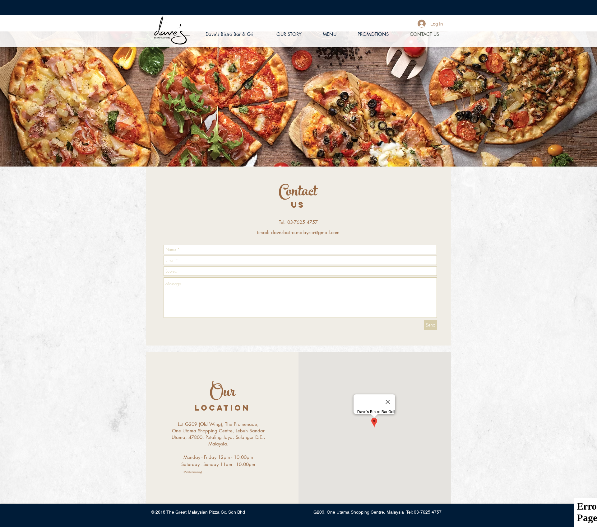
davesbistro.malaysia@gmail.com (305, 232)
